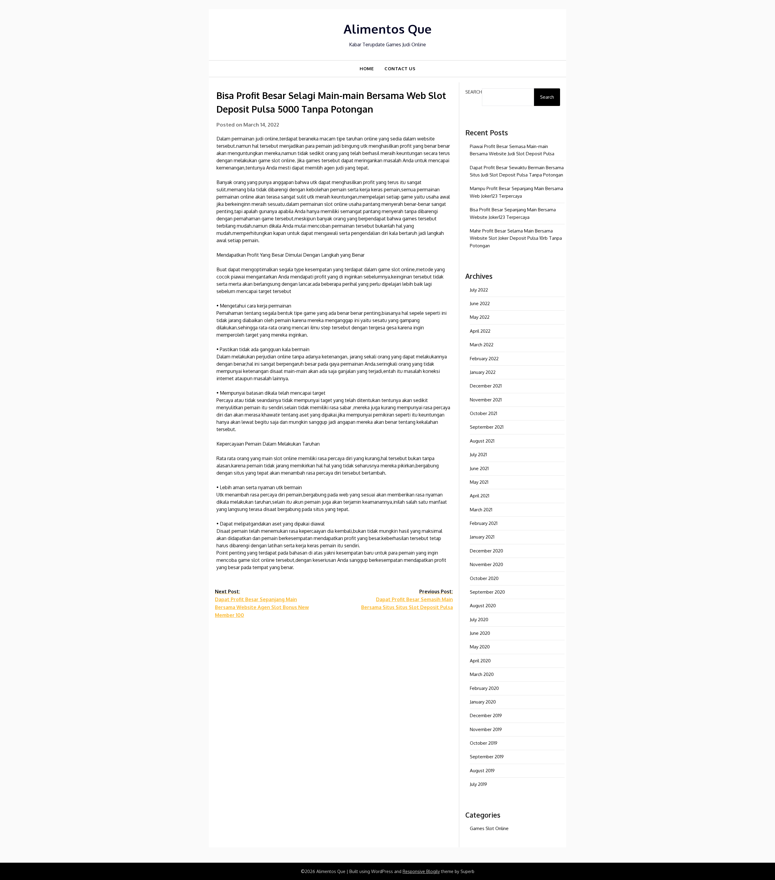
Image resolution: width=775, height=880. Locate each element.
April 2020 (480, 661)
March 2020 (482, 674)
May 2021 (479, 482)
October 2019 (483, 743)
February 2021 (483, 523)
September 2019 (487, 757)
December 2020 (486, 551)
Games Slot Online (489, 828)
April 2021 (479, 496)
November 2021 (486, 400)
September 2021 (486, 427)
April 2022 (480, 331)
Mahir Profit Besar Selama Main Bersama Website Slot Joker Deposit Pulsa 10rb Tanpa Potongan (516, 238)
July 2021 (478, 454)
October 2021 (483, 413)
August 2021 (482, 441)
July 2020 (479, 619)
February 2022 (484, 358)
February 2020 (484, 688)
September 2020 (487, 592)
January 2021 (482, 537)
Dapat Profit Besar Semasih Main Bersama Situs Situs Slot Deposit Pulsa (407, 599)
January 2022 (483, 372)
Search (473, 92)
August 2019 (482, 770)
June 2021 (479, 468)
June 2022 (480, 303)
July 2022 (479, 290)
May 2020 (480, 647)
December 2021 (486, 386)
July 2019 (478, 784)
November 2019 (486, 729)
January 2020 (483, 702)
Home (367, 68)
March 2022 (481, 345)
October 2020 (484, 578)
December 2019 (486, 715)
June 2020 (480, 633)
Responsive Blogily (421, 871)
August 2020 (483, 605)
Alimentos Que (388, 28)
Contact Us (399, 68)
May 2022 (480, 317)
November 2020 (486, 564)
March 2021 (481, 510)
